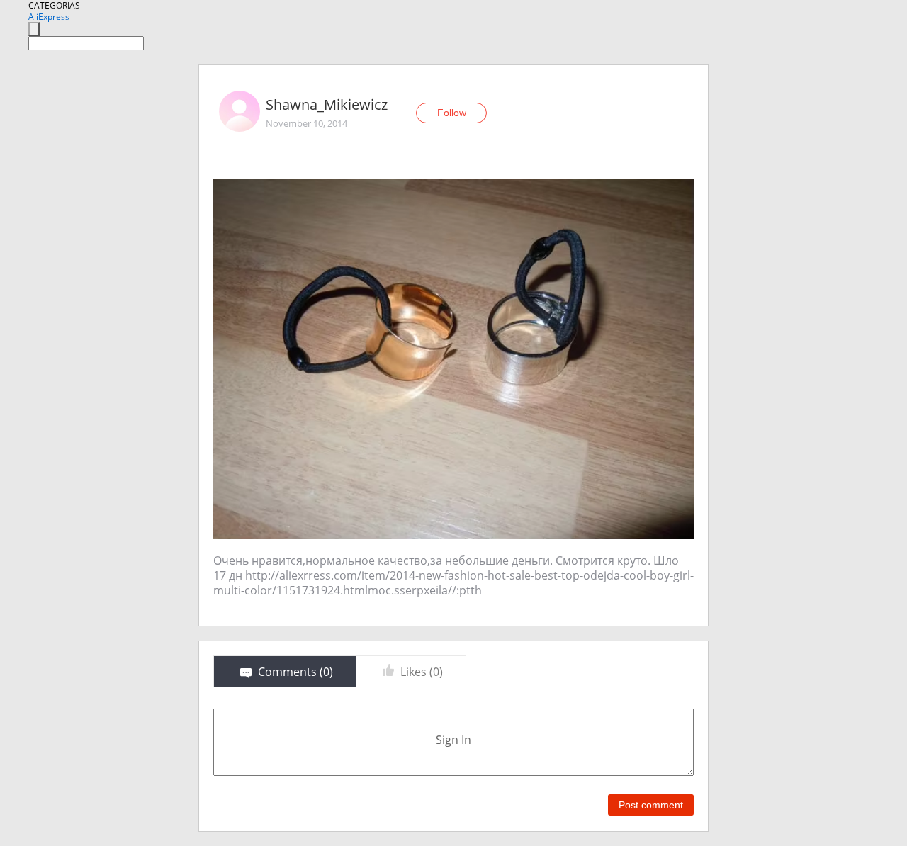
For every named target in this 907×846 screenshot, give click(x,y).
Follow (451, 112)
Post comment (651, 805)
